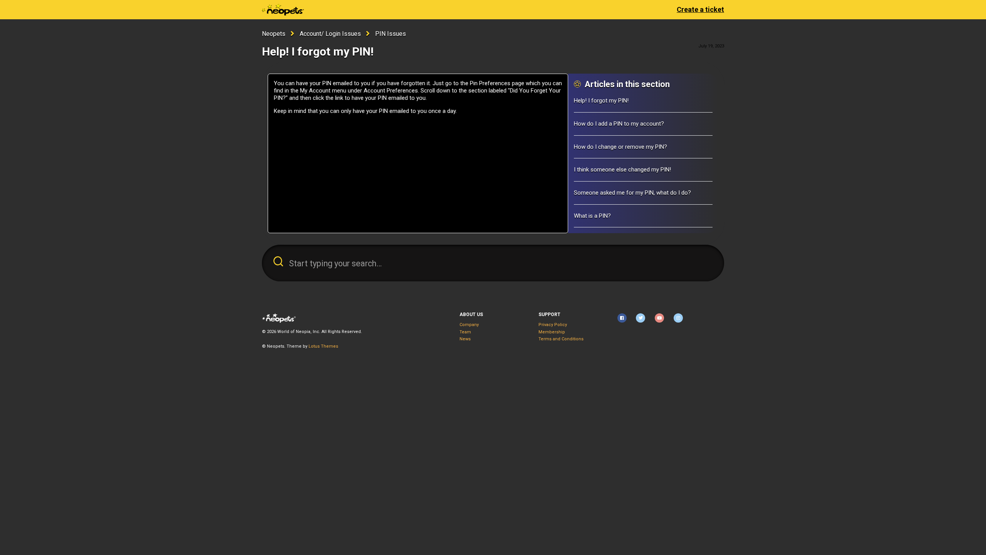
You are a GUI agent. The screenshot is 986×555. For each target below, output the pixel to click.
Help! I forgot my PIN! (601, 100)
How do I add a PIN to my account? (619, 123)
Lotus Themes (323, 346)
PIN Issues (390, 33)
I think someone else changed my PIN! (622, 169)
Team (465, 332)
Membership (551, 332)
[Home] (283, 9)
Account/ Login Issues (330, 33)
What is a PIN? (592, 215)
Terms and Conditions (561, 338)
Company (469, 324)
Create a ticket (700, 9)
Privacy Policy (552, 324)
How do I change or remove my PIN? (620, 146)
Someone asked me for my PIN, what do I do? (632, 192)
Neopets (273, 33)
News (465, 338)
